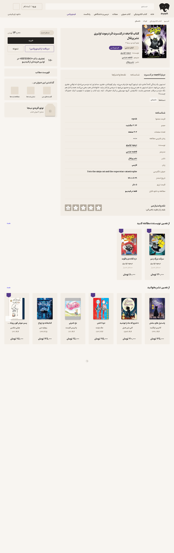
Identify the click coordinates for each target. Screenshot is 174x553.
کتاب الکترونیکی (155, 21)
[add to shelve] (47, 90)
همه (8, 223)
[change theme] (7, 6)
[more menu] (66, 62)
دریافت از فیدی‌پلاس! (39, 49)
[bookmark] (73, 62)
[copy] (10, 60)
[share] (86, 62)
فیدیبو (166, 21)
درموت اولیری (126, 52)
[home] (164, 9)
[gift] (79, 62)
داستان (137, 21)
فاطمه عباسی (127, 57)
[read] (14, 90)
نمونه (15, 49)
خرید (31, 40)
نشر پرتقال (130, 62)
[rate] (98, 207)
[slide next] (8, 318)
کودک (145, 21)
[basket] (16, 6)
